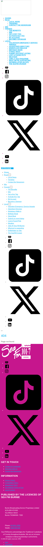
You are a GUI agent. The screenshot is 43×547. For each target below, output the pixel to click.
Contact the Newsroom (20, 25)
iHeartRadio (8, 544)
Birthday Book (16, 50)
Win (6, 27)
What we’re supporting (20, 60)
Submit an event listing (19, 53)
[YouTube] (7, 158)
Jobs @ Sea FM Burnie (18, 59)
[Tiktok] (23, 115)
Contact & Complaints (12, 466)
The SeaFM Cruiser (17, 64)
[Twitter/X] (23, 153)
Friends (8, 29)
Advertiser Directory (19, 46)
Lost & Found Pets (17, 55)
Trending (13, 23)
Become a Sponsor (17, 39)
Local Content (10, 490)
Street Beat (14, 51)
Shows (8, 18)
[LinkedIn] (6, 163)
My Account (14, 37)
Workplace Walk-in (18, 48)
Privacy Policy (10, 480)
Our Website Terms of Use (14, 488)
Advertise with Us (11, 469)
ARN (6, 542)
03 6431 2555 (15, 525)
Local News (14, 22)
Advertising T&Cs (11, 485)
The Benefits (15, 30)
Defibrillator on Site (19, 62)
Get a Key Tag (15, 34)
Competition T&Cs (11, 483)
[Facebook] (7, 73)
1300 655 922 (15, 528)
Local (8, 41)
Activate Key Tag (16, 36)
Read (7, 20)
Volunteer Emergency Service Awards (21, 206)
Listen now (6, 168)
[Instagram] (6, 78)
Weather (13, 57)
